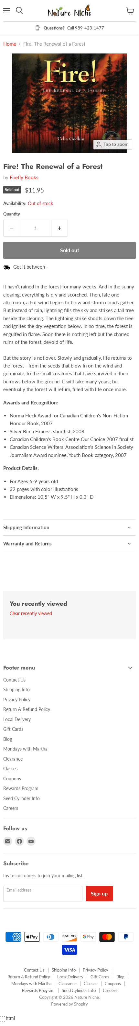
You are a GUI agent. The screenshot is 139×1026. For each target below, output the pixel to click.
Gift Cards (13, 729)
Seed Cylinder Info (21, 798)
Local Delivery (17, 719)
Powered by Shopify (69, 1004)
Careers (10, 808)
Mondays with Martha (25, 749)
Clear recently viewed (31, 613)
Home (9, 44)
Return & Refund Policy (26, 709)
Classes (10, 768)
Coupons (12, 778)
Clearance (13, 759)
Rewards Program (20, 788)
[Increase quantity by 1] (59, 228)
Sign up (99, 893)
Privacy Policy (16, 699)
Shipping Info (16, 689)
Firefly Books (24, 177)
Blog (7, 739)
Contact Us (14, 679)
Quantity (11, 214)
